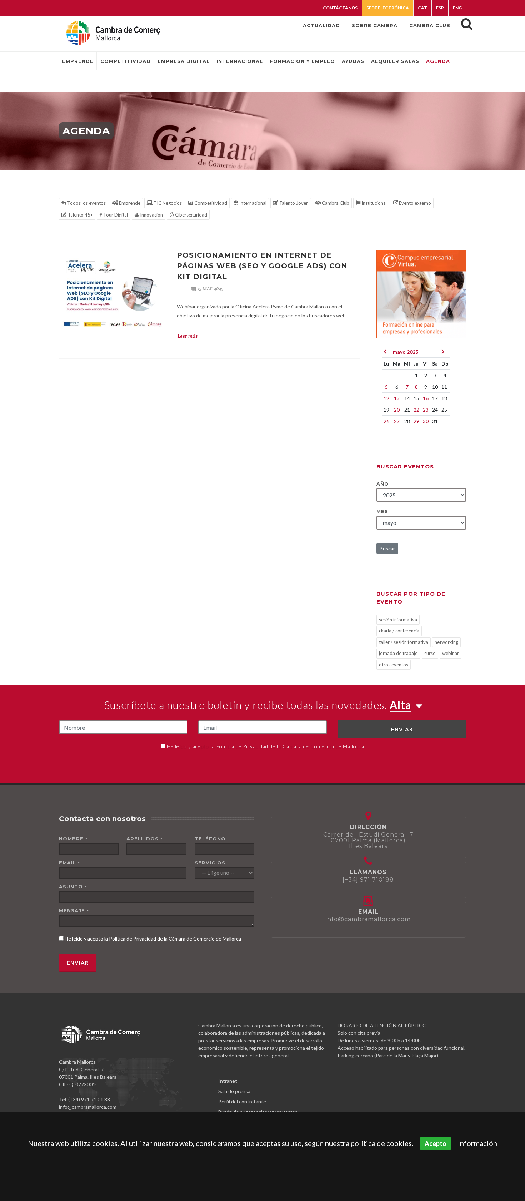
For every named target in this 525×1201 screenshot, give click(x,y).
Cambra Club (335, 203)
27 (397, 421)
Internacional (252, 203)
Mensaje (74, 910)
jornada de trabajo (398, 653)
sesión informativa (398, 619)
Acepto (435, 1143)
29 (416, 421)
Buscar (387, 548)
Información (477, 1143)
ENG (457, 7)
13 (397, 398)
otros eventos (393, 665)
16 (426, 398)
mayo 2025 (405, 352)
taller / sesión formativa (403, 642)
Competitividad (210, 203)
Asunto (73, 886)
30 (426, 421)
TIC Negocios (167, 203)
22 (416, 410)
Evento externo (414, 203)
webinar (450, 653)
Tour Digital (115, 215)
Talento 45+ (80, 215)
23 (426, 410)
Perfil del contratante (242, 1101)
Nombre (73, 839)
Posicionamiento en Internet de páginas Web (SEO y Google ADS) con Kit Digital (262, 266)
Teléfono (210, 839)
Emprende (129, 203)
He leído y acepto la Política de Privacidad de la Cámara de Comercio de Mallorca (265, 746)
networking (446, 642)
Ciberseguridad (190, 215)
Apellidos (144, 839)
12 (386, 398)
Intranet (227, 1081)
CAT (422, 7)
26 (386, 421)
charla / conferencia (399, 631)
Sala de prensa (234, 1091)
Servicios (210, 862)
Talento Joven (293, 203)
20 (397, 410)
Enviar (402, 729)
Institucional (373, 203)
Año (382, 484)
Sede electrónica (387, 7)
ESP (440, 7)
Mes (382, 511)
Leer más (188, 336)
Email (69, 862)
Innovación (151, 215)
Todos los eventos (86, 203)
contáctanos (340, 7)
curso (430, 653)
